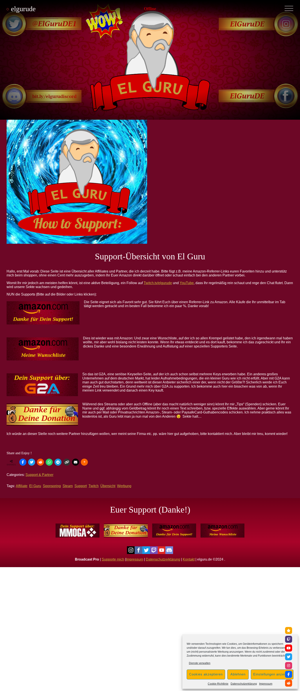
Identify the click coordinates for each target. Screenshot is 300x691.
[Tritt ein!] (288, 630)
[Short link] (66, 462)
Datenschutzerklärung (244, 683)
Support (80, 486)
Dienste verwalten (199, 663)
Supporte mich (113, 559)
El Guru (35, 486)
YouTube (187, 283)
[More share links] (84, 462)
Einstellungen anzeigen (272, 674)
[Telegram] (57, 462)
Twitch (94, 486)
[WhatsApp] (49, 462)
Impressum (265, 683)
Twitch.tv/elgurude (158, 283)
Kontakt (189, 559)
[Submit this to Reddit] (40, 462)
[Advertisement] (132, 598)
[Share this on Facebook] (22, 462)
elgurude (23, 9)
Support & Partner (39, 475)
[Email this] (75, 462)
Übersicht (107, 486)
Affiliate (21, 486)
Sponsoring (52, 486)
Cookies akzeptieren (206, 674)
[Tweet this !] (31, 462)
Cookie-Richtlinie (218, 683)
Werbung (124, 486)
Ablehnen (238, 674)
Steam (68, 486)
